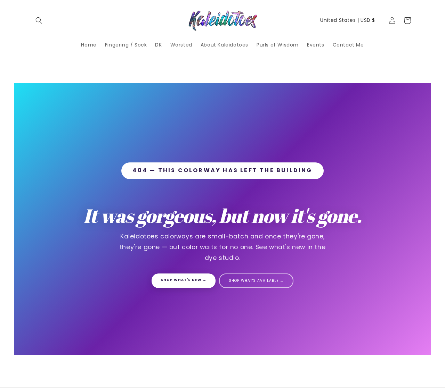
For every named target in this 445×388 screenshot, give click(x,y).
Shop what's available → (256, 280)
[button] (39, 20)
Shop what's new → (184, 279)
